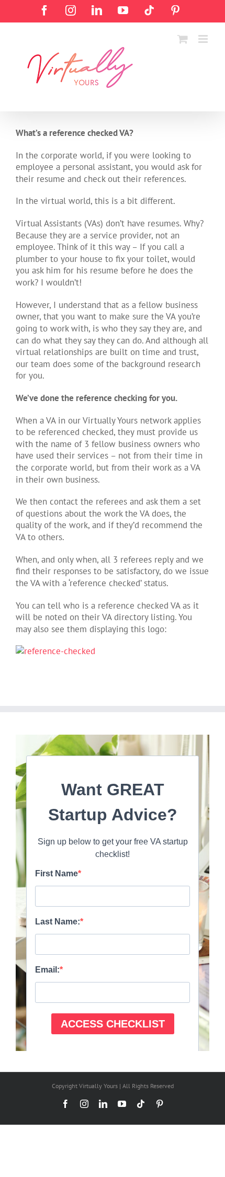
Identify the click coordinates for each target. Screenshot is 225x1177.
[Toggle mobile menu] (203, 38)
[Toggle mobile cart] (182, 38)
